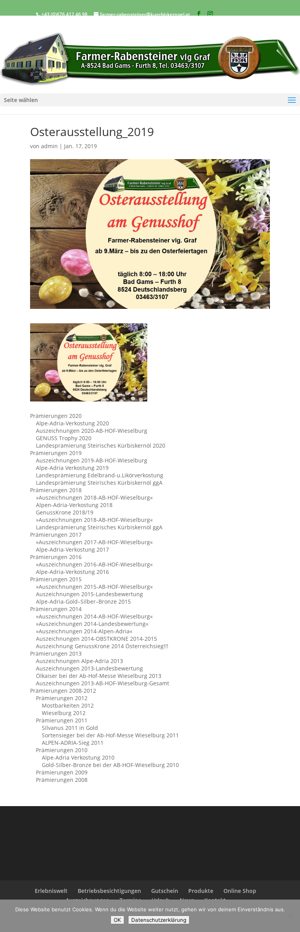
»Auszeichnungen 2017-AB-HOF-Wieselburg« (94, 542)
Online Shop (239, 890)
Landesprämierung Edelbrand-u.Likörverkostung (99, 475)
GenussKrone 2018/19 (64, 512)
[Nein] (290, 916)
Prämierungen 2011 (62, 720)
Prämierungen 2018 (56, 490)
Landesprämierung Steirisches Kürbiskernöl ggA (99, 482)
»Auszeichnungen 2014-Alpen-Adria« (84, 631)
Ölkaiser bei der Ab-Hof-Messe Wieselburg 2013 (98, 675)
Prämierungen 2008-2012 (63, 690)
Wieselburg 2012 (64, 713)
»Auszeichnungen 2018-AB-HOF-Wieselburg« (94, 497)
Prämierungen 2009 (62, 772)
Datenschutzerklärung (158, 920)
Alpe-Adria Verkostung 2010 (78, 757)
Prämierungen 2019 (56, 453)
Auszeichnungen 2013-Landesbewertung (89, 668)
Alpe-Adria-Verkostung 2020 (72, 423)
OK (117, 920)
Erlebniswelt (51, 890)
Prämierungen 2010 (62, 750)
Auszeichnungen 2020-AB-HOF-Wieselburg (91, 430)
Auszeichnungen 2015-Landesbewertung (89, 594)
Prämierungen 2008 (62, 779)
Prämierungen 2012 (62, 698)
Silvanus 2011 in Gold (70, 727)
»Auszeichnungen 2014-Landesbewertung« (92, 623)
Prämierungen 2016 (56, 557)
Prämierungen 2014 (56, 609)
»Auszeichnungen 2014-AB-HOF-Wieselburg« (94, 616)
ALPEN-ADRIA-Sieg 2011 (73, 742)
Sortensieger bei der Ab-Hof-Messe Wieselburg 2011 (110, 735)
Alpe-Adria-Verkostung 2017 (72, 549)
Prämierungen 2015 (56, 579)
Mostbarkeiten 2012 (68, 705)
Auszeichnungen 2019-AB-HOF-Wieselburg (91, 460)
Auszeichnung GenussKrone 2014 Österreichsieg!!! (102, 646)
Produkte (200, 890)
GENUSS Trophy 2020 (63, 438)
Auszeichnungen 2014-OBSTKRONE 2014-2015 (96, 638)
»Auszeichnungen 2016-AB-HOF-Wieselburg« (94, 564)
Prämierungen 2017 (56, 534)
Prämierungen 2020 (56, 415)
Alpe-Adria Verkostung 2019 (72, 467)
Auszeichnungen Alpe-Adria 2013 (79, 661)
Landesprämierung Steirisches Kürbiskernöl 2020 (100, 445)
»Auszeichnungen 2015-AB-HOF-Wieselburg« (94, 586)
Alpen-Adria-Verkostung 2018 (74, 505)
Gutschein (164, 890)
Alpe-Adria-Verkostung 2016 (72, 571)
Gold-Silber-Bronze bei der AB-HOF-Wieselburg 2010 (110, 765)
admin (49, 146)
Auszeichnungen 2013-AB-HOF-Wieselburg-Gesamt (102, 683)
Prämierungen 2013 (56, 653)
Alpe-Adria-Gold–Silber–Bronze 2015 (83, 601)
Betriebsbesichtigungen (109, 890)
